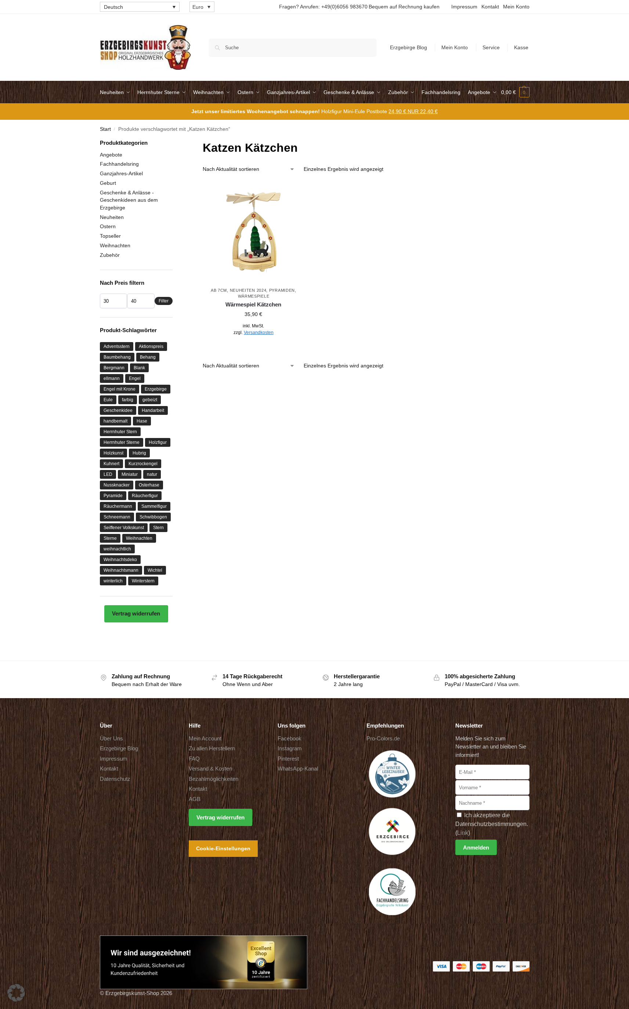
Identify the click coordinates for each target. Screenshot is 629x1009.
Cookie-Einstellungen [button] (223, 848)
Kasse (521, 47)
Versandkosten (259, 332)
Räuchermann (118, 506)
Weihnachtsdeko (120, 559)
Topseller (110, 236)
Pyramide (113, 495)
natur (152, 474)
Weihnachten (115, 245)
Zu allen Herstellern (212, 748)
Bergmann (114, 367)
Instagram (290, 748)
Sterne (110, 538)
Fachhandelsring (119, 164)
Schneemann (117, 517)
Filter (164, 301)
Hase (142, 421)
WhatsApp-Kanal (298, 768)
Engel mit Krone (119, 389)
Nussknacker (117, 485)
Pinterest (288, 758)
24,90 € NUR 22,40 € (413, 111)
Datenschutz (115, 779)
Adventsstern (117, 346)
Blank (139, 367)
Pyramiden (282, 290)
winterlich (113, 581)
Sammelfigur (154, 506)
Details (253, 349)
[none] (140, 7)
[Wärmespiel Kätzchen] (253, 232)
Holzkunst (113, 453)
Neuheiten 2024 (248, 290)
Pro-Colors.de (383, 738)
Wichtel (155, 570)
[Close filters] (175, 143)
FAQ (194, 758)
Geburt (108, 183)
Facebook (289, 738)
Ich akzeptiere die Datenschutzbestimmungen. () (491, 824)
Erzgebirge (156, 389)
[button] (515, 92)
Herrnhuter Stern (120, 431)
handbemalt (115, 421)
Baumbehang (117, 357)
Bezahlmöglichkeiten (213, 779)
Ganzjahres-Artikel (121, 173)
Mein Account (205, 738)
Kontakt (490, 7)
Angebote (111, 155)
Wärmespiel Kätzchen (253, 304)
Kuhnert (111, 463)
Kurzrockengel (143, 463)
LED (108, 474)
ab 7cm (219, 290)
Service (491, 47)
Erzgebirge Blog (408, 47)
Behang (148, 357)
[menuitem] (140, 7)
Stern (158, 527)
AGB (194, 799)
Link (462, 833)
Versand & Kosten (210, 768)
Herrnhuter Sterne (122, 442)
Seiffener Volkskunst (124, 527)
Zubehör (110, 255)
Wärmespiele (254, 296)
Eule (108, 399)
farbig (127, 399)
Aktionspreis (151, 346)
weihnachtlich (117, 549)
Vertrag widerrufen (136, 613)
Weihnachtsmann (121, 570)
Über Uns (111, 738)
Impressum (464, 7)
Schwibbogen (153, 517)
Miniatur (130, 474)
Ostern (108, 226)
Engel (135, 378)
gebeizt (149, 399)
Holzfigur (158, 442)
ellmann (112, 378)
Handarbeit (153, 410)
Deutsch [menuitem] (113, 7)
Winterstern (143, 581)
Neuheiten (112, 217)
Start (105, 129)
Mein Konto (516, 7)
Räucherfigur (145, 495)
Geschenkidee (118, 410)
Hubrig (139, 453)
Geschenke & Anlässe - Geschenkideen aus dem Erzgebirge (129, 200)
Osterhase (149, 485)
